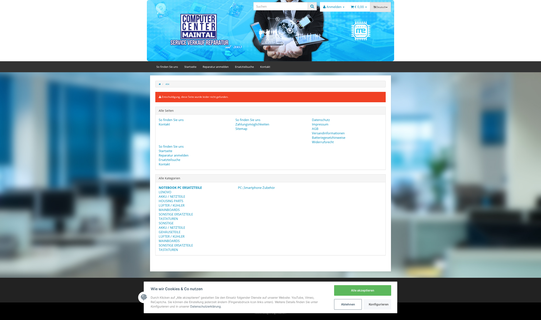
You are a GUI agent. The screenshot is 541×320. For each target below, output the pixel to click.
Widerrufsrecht (323, 142)
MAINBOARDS (169, 210)
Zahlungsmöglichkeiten (252, 124)
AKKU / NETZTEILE (172, 196)
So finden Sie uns (167, 67)
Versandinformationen (328, 133)
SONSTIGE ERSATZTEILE (176, 214)
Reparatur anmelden (216, 67)
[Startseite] (160, 84)
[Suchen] (312, 6)
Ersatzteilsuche (244, 67)
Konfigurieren (379, 304)
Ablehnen (348, 304)
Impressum (320, 124)
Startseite (190, 67)
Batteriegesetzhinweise (328, 137)
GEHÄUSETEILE (169, 232)
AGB (315, 129)
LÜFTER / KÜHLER (171, 205)
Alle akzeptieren (362, 290)
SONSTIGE (166, 223)
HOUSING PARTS (171, 201)
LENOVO (165, 192)
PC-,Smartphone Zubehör (256, 187)
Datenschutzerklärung (205, 306)
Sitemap (241, 129)
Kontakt (265, 67)
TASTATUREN (168, 219)
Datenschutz (321, 120)
